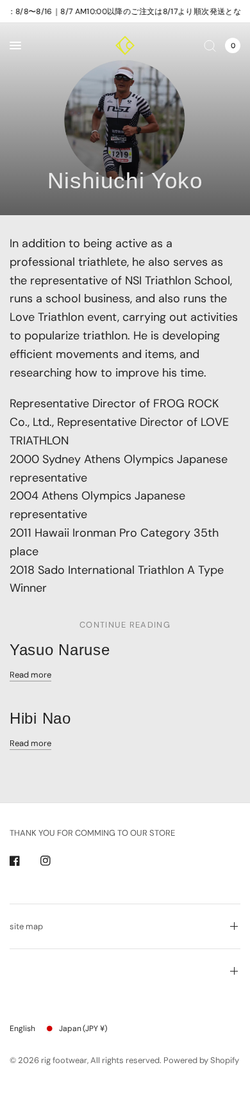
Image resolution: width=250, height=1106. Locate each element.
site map (26, 926)
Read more (30, 674)
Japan (83, 1028)
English (22, 1028)
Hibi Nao (40, 718)
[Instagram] (54, 861)
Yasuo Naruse (60, 649)
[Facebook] (24, 861)
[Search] (210, 45)
